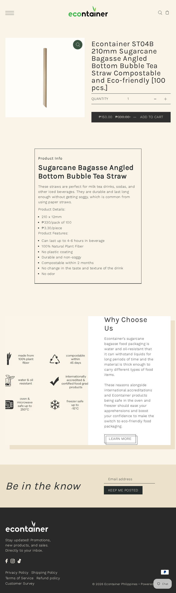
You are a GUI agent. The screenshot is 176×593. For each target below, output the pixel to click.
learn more (120, 439)
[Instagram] (13, 560)
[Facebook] (6, 560)
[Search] (160, 12)
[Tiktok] (19, 560)
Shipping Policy (44, 572)
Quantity (99, 99)
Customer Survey (20, 583)
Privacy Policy (17, 572)
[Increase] (165, 99)
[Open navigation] (10, 13)
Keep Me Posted (123, 490)
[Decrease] (155, 99)
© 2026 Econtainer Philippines (115, 584)
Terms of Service (19, 578)
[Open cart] (167, 12)
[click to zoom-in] (77, 44)
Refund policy (48, 578)
